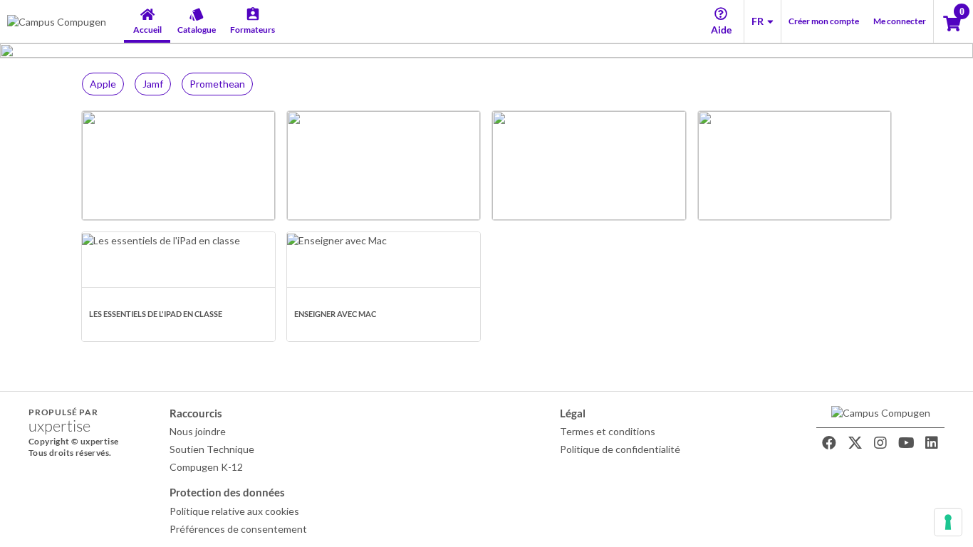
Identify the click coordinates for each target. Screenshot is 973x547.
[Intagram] (880, 443)
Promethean (217, 84)
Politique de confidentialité (620, 449)
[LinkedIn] (932, 443)
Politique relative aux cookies (234, 511)
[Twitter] (855, 443)
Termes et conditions (607, 431)
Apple (103, 84)
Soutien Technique (212, 449)
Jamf (152, 84)
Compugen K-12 (206, 467)
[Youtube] (906, 443)
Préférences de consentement (238, 529)
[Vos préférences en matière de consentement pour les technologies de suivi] (948, 522)
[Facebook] (829, 443)
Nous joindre (198, 431)
